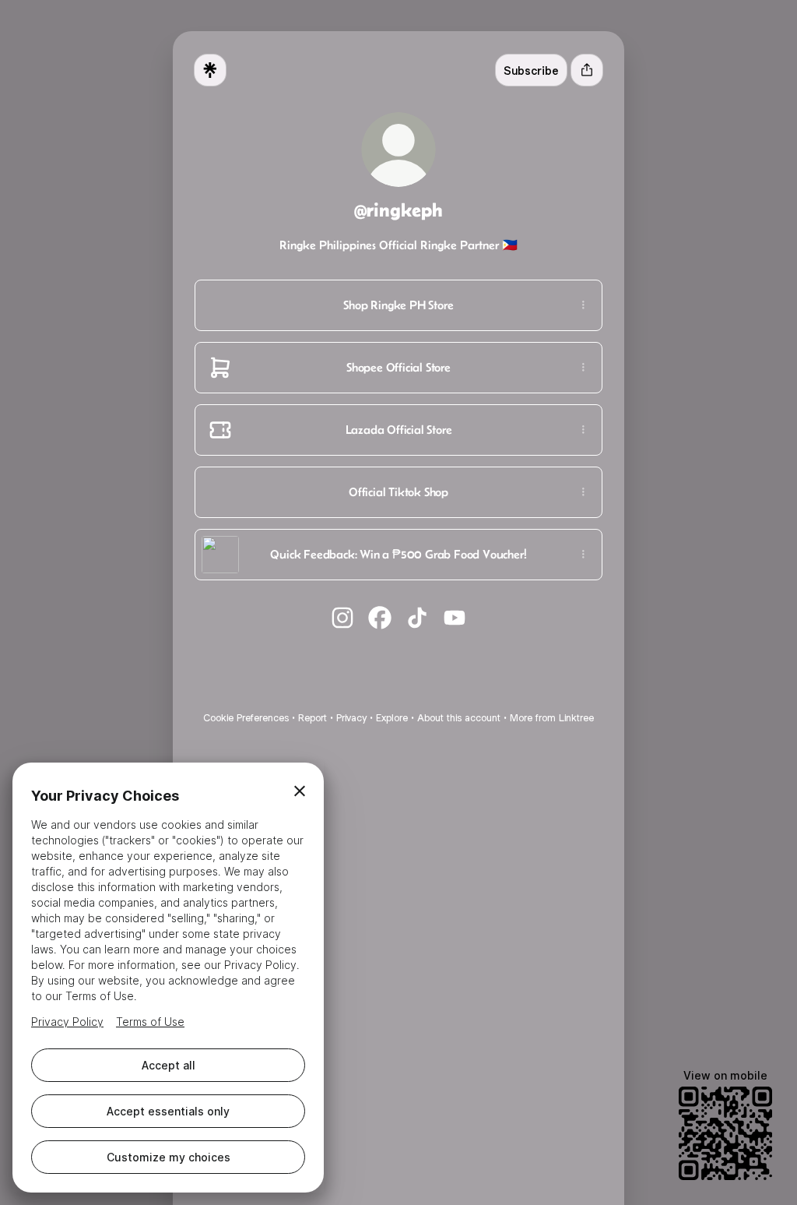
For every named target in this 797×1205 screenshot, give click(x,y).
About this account (458, 717)
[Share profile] (586, 70)
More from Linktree (552, 717)
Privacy (351, 717)
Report (312, 717)
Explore (392, 717)
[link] (342, 617)
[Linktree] (210, 70)
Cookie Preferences (246, 717)
